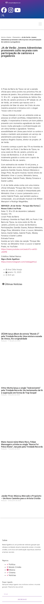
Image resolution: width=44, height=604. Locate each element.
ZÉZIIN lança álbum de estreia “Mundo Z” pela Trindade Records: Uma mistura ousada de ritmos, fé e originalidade (21, 336)
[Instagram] (11, 10)
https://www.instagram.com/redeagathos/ (19, 262)
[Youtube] (17, 10)
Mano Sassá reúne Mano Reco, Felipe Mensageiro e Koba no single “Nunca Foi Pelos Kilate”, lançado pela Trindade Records (22, 444)
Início (3, 37)
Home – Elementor (13, 37)
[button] (3, 15)
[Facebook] (4, 10)
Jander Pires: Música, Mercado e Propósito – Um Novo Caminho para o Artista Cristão (21, 497)
